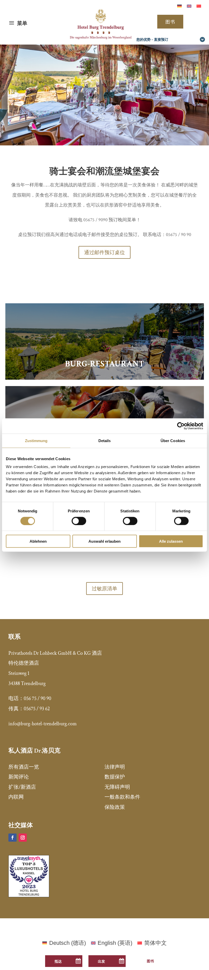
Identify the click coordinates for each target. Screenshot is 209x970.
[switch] (79, 521)
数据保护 (114, 777)
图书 (170, 22)
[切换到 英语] (189, 6)
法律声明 (114, 767)
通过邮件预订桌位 (104, 252)
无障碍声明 (117, 787)
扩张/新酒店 (22, 787)
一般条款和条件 (122, 797)
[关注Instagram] (23, 838)
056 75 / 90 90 (37, 698)
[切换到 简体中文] (199, 6)
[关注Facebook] (12, 838)
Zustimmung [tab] (36, 440)
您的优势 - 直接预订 (152, 39)
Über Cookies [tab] (173, 440)
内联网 (16, 797)
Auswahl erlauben (104, 541)
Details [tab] (104, 440)
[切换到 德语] (179, 6)
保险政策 (114, 807)
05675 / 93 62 (37, 708)
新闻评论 (18, 777)
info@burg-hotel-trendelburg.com (42, 723)
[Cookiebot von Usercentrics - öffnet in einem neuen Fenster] (181, 426)
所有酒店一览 (23, 767)
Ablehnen (38, 541)
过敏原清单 (104, 588)
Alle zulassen (171, 541)
